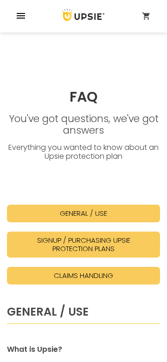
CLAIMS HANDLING (83, 275)
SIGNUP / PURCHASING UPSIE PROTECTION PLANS (83, 244)
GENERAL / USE (83, 213)
